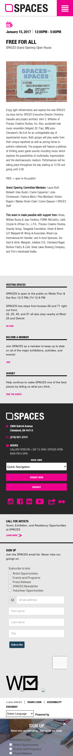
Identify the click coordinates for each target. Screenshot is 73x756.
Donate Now (36, 477)
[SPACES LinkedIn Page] (29, 501)
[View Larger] (36, 101)
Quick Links (36, 460)
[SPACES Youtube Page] (40, 501)
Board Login (34, 702)
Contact (36, 487)
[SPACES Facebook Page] (20, 501)
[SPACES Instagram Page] (10, 501)
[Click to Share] (52, 501)
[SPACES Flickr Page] (62, 499)
